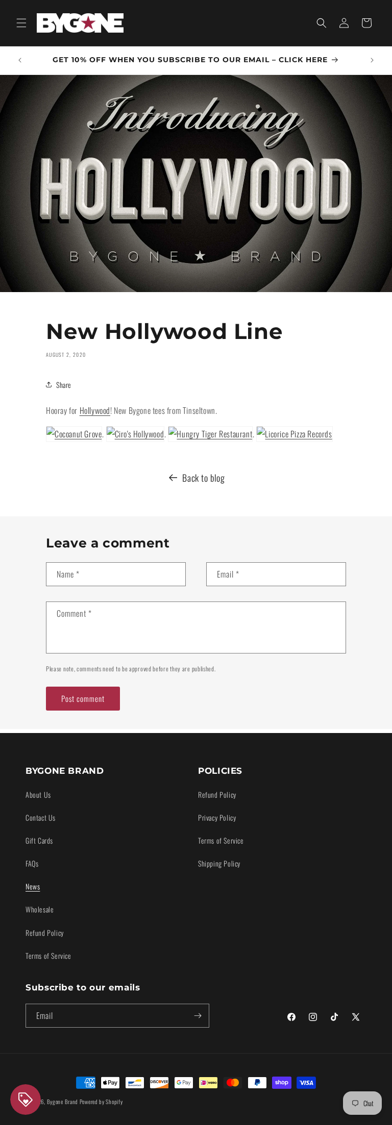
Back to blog (203, 477)
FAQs (32, 863)
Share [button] (63, 384)
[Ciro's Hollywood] (135, 434)
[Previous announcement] (20, 60)
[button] (21, 23)
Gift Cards (39, 840)
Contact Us (41, 817)
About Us (38, 794)
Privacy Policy (217, 817)
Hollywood (95, 410)
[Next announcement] (372, 60)
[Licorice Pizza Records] (294, 434)
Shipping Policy (219, 863)
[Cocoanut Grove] (74, 434)
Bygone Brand (62, 1101)
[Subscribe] (197, 1016)
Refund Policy (45, 932)
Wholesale (40, 909)
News (33, 886)
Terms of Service (48, 955)
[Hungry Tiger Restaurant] (210, 434)
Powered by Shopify (101, 1101)
